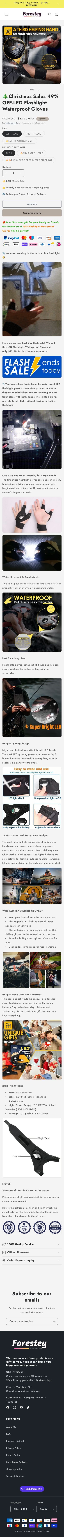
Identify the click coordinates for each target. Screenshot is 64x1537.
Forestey (26, 1531)
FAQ (8, 1434)
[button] (6, 14)
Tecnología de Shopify (40, 1531)
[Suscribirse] (54, 1321)
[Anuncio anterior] (5, 4)
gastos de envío (12, 123)
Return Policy (13, 1455)
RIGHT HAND (36, 134)
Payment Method (15, 1441)
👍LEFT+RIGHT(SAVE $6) (21, 141)
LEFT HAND (14, 134)
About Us (11, 1426)
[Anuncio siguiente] (58, 4)
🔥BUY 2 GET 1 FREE (33, 153)
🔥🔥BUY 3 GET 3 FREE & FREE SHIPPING (30, 160)
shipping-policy (14, 1469)
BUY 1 (10, 153)
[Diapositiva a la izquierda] (25, 89)
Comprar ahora (32, 213)
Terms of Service (15, 1476)
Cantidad (6, 167)
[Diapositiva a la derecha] (38, 89)
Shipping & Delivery (16, 1462)
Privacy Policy (13, 1448)
